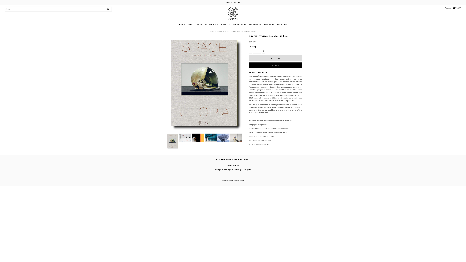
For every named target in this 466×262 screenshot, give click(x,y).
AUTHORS (253, 25)
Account (448, 8)
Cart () (458, 8)
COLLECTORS (239, 25)
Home (212, 31)
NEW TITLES (193, 25)
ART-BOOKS (210, 25)
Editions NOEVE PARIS (233, 2)
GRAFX (224, 25)
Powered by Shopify (238, 180)
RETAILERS (269, 25)
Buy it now (275, 65)
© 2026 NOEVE (226, 180)
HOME (182, 25)
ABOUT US (282, 25)
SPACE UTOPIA (223, 31)
